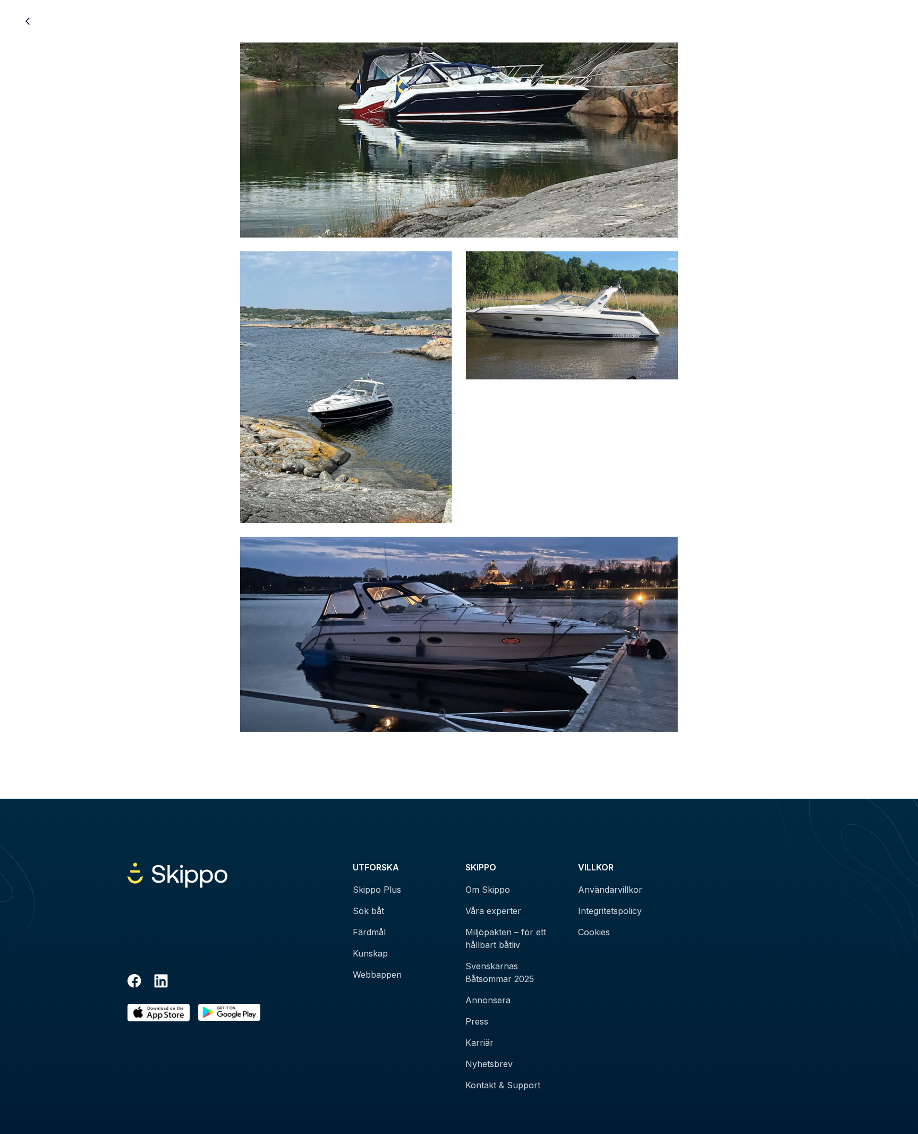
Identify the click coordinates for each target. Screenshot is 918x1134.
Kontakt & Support (502, 1085)
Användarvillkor (610, 889)
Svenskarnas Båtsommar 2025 (499, 972)
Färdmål (369, 932)
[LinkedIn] (161, 982)
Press (476, 1021)
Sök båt (368, 910)
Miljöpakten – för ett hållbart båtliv (505, 938)
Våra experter (493, 910)
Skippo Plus (377, 889)
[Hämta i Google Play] (229, 1012)
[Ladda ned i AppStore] (159, 1012)
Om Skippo (487, 889)
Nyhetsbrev (489, 1064)
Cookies (594, 932)
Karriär (479, 1042)
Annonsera (488, 1000)
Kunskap (370, 953)
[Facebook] (134, 982)
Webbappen (377, 974)
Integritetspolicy (610, 910)
